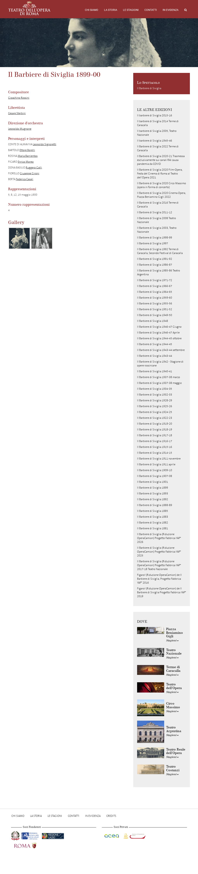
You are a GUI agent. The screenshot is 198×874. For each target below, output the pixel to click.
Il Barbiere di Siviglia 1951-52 (154, 309)
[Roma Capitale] (30, 845)
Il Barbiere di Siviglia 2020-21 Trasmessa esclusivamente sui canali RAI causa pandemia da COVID (161, 160)
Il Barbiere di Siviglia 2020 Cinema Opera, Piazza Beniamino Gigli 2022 (161, 195)
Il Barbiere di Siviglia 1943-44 (154, 356)
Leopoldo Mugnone (19, 129)
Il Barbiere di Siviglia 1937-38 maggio (159, 383)
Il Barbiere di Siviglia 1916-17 (154, 441)
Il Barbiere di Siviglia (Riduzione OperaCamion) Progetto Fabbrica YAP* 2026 (159, 538)
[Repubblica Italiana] (15, 835)
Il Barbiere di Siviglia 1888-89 (154, 505)
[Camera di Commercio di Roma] (134, 835)
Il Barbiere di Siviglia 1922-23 (154, 418)
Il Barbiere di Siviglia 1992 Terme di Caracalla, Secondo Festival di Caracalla (160, 251)
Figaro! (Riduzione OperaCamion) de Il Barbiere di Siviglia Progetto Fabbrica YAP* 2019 (161, 592)
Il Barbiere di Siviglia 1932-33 (154, 394)
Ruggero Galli (34, 167)
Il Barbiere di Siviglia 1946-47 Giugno (159, 327)
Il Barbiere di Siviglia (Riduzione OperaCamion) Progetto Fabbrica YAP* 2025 (159, 551)
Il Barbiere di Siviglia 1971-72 (154, 280)
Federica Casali (24, 179)
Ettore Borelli (27, 150)
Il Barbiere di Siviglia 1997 (152, 243)
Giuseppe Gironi (29, 173)
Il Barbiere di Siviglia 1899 (152, 488)
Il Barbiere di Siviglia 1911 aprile (156, 464)
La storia (110, 9)
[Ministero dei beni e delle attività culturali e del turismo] (30, 835)
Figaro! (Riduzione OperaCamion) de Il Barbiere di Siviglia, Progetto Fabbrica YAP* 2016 (159, 579)
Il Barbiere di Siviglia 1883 (152, 517)
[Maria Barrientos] (41, 238)
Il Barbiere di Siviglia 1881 (152, 528)
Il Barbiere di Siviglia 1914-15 (154, 453)
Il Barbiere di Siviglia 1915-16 (154, 447)
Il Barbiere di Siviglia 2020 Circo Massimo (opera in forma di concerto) (161, 185)
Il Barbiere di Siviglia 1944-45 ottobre (159, 338)
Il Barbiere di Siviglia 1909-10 (154, 470)
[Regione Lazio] (53, 835)
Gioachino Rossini (18, 98)
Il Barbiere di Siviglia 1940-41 (154, 371)
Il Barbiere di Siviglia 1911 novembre (159, 458)
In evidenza (170, 9)
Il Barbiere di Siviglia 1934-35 (154, 389)
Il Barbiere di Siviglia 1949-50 (154, 315)
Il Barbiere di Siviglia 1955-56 (154, 303)
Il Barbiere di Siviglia (149, 88)
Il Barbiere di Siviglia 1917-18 (154, 435)
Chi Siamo (91, 9)
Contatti (150, 9)
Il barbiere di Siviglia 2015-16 (154, 115)
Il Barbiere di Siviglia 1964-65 (154, 292)
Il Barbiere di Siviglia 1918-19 (154, 429)
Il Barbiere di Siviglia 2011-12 (154, 212)
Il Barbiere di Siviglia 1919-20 (154, 424)
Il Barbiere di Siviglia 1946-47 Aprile (158, 332)
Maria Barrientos (28, 156)
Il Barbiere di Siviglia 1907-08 (154, 476)
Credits (111, 816)
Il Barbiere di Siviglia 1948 (152, 321)
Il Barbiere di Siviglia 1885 (152, 511)
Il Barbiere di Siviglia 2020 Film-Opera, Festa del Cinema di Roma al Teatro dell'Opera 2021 (160, 173)
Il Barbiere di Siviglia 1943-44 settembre (161, 350)
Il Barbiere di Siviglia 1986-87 (154, 265)
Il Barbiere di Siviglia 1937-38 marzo (158, 377)
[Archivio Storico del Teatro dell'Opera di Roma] (29, 8)
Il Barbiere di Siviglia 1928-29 (154, 400)
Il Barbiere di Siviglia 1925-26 (154, 406)
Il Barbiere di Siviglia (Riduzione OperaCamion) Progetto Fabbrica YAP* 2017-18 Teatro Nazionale (159, 565)
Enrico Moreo (26, 162)
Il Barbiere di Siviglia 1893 (152, 493)
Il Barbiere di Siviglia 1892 (152, 499)
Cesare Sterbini (17, 113)
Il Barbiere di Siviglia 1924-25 (154, 412)
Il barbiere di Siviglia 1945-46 (154, 140)
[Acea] (112, 835)
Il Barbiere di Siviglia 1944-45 (154, 344)
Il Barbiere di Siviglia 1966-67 (154, 286)
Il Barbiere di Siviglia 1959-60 (154, 298)
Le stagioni (131, 9)
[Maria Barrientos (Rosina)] (19, 238)
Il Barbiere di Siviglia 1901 (152, 482)
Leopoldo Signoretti (44, 144)
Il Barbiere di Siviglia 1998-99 (154, 237)
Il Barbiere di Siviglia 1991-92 (154, 259)
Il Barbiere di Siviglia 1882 (152, 522)
